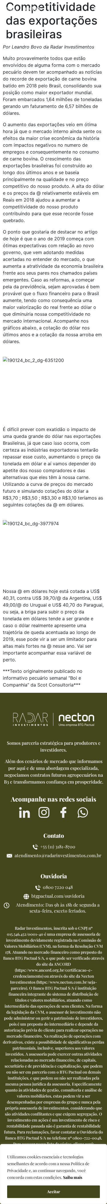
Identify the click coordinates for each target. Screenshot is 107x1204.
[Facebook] (63, 812)
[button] (97, 9)
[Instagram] (44, 812)
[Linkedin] (24, 812)
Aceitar (53, 1191)
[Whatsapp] (82, 812)
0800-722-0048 (86, 1138)
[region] (53, 1174)
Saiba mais (72, 1177)
